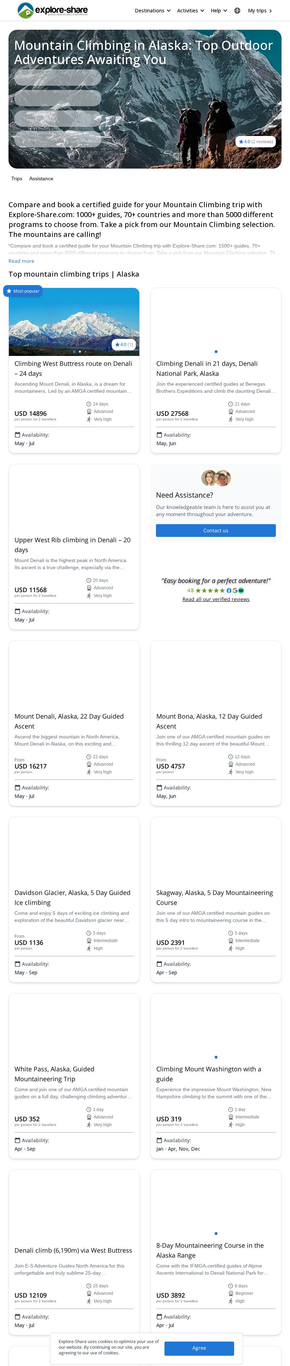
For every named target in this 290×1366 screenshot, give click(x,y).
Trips (16, 178)
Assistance (41, 178)
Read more (21, 260)
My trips (257, 10)
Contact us (215, 530)
